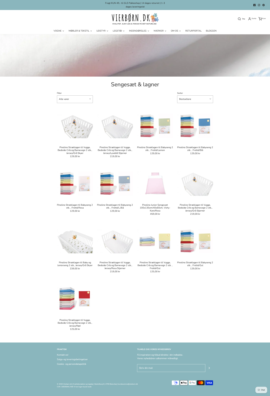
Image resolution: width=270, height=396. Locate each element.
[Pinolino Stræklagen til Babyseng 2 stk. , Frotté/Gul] (195, 241)
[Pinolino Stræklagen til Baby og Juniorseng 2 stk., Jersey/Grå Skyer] (75, 241)
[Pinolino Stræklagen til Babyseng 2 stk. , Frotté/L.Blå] (115, 183)
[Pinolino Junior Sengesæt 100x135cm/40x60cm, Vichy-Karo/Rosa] (155, 183)
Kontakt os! (62, 354)
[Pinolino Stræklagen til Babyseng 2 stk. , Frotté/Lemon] (155, 126)
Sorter (180, 93)
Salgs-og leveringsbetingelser (72, 359)
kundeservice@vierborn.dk (128, 384)
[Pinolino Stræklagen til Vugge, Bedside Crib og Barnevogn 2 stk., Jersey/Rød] (75, 299)
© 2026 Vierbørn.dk (64, 384)
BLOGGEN (211, 30)
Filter (59, 93)
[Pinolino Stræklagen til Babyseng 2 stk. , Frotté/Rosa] (75, 183)
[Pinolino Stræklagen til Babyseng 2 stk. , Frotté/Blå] (195, 126)
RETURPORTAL (193, 30)
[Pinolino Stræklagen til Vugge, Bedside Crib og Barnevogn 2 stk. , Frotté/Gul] (155, 241)
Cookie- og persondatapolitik (71, 364)
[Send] (209, 368)
